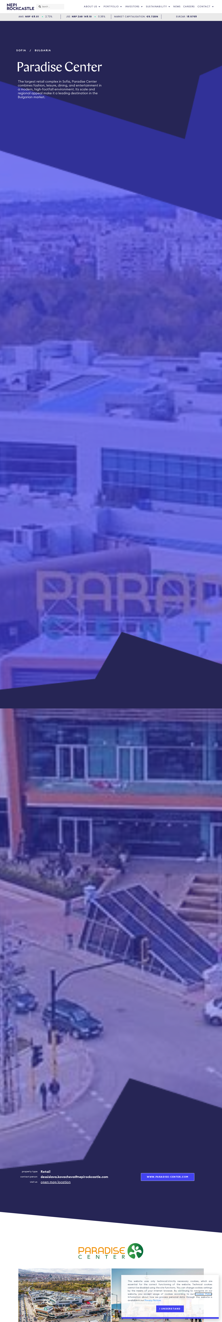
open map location (56, 1182)
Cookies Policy (203, 1294)
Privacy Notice (152, 1300)
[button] (92, 6)
